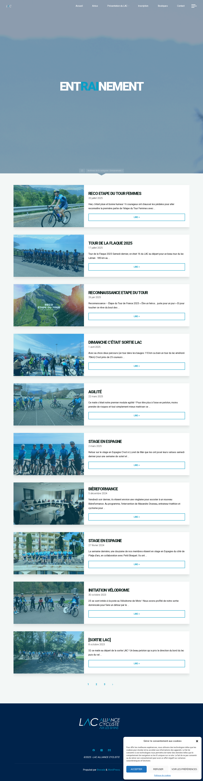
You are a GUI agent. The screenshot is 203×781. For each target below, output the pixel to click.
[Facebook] (93, 750)
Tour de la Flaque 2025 (110, 243)
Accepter (136, 769)
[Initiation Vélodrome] (49, 603)
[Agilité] (49, 404)
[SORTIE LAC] (99, 640)
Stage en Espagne (105, 441)
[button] (197, 741)
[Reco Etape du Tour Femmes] (49, 206)
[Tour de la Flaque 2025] (49, 256)
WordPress (114, 769)
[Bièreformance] (49, 503)
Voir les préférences (184, 769)
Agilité (95, 392)
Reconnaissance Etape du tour (118, 292)
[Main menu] (194, 5)
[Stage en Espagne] (49, 454)
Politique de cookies (162, 775)
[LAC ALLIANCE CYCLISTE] (9, 5)
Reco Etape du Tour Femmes (114, 193)
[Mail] (109, 750)
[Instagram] (101, 750)
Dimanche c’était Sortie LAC (115, 342)
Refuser (158, 769)
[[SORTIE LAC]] (49, 652)
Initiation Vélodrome (108, 590)
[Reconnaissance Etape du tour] (49, 305)
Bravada (100, 769)
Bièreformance (103, 489)
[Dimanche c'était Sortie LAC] (49, 355)
